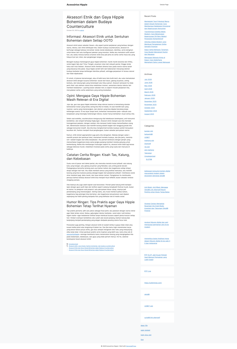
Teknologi (148, 153)
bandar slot (148, 131)
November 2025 (150, 105)
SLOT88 (149, 159)
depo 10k (144, 325)
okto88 (147, 294)
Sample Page (164, 4)
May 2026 (148, 86)
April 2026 (148, 89)
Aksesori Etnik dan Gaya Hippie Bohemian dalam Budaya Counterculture (91, 248)
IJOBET (147, 137)
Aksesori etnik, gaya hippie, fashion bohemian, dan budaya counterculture (92, 246)
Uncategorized (73, 244)
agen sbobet (145, 330)
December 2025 (150, 101)
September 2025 (150, 111)
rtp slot (147, 147)
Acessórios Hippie (77, 4)
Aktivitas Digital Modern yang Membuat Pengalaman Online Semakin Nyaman (155, 44)
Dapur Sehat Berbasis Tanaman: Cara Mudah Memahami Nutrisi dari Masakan (156, 52)
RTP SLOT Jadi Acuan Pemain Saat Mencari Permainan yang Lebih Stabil (155, 257)
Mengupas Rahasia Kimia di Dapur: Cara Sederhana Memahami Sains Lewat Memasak (157, 60)
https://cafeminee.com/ (153, 283)
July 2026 (148, 79)
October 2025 (149, 108)
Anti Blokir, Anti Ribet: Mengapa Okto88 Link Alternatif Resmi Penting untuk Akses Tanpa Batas (157, 189)
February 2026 (149, 95)
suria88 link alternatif (152, 318)
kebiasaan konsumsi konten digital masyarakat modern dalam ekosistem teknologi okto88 (157, 173)
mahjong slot (149, 140)
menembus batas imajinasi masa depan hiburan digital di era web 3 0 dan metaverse (157, 241)
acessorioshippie (73, 234)
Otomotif (147, 144)
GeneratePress (131, 346)
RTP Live (147, 271)
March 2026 (148, 92)
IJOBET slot (148, 306)
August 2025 (149, 114)
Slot (142, 340)
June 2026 (148, 83)
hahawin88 (148, 134)
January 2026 (149, 98)
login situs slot (146, 335)
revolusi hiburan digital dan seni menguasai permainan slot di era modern (156, 224)
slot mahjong (149, 150)
